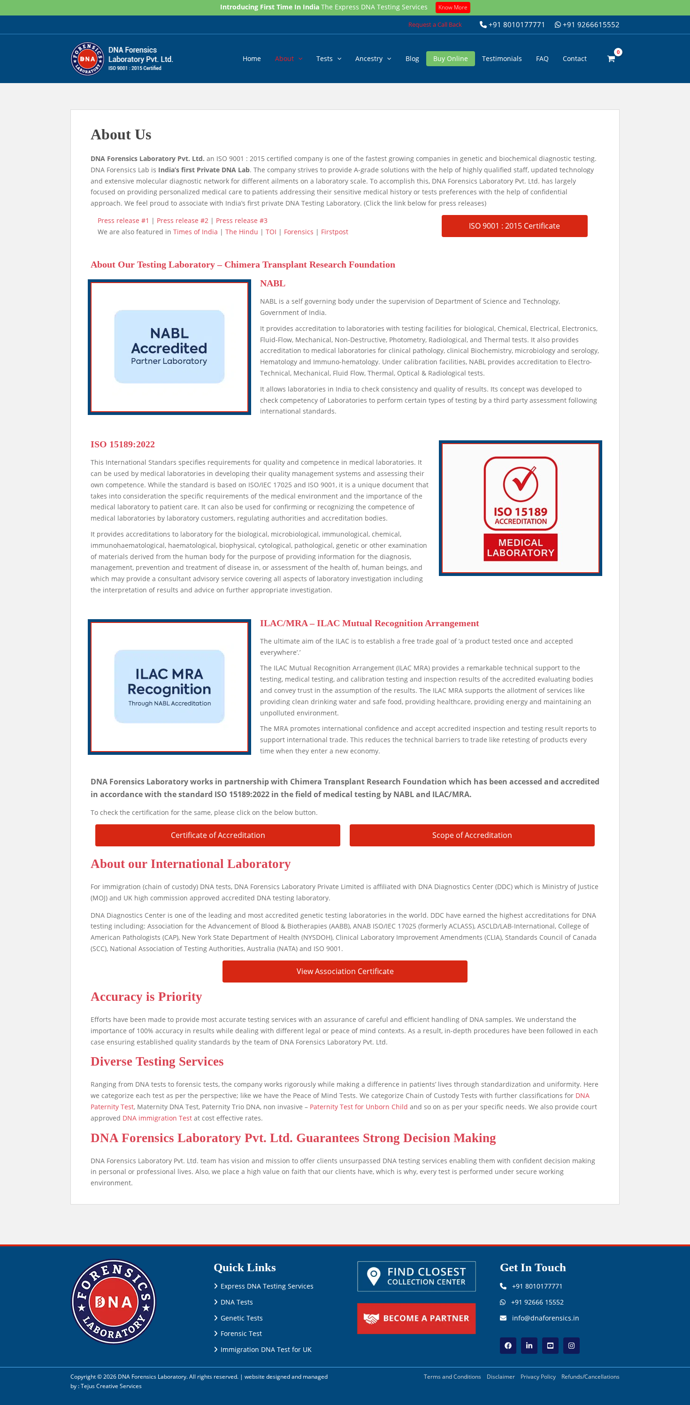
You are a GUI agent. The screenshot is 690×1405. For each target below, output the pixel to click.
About (284, 58)
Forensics (299, 231)
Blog (412, 58)
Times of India (195, 231)
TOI (271, 231)
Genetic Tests (242, 1317)
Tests (324, 58)
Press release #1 (123, 220)
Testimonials (502, 58)
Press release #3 (242, 220)
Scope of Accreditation (472, 835)
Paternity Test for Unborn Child (359, 1106)
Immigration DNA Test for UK (266, 1349)
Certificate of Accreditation (218, 835)
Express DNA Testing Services (267, 1286)
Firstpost (334, 231)
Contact (575, 58)
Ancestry (369, 58)
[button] (435, 24)
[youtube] (550, 1345)
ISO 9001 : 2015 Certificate (514, 226)
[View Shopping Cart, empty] (611, 58)
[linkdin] (529, 1345)
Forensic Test (241, 1333)
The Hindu (241, 231)
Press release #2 (182, 220)
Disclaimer (501, 1377)
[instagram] (571, 1345)
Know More (453, 7)
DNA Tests (237, 1302)
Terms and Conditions (452, 1377)
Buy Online (450, 58)
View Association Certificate (345, 971)
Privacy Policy (538, 1377)
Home (252, 58)
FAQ (542, 58)
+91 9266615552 (590, 24)
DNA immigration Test (157, 1117)
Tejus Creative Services (111, 1386)
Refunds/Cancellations (590, 1377)
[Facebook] (508, 1345)
